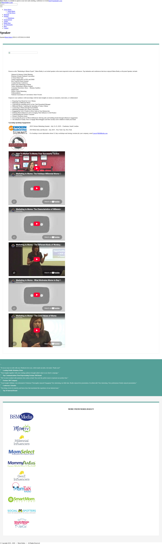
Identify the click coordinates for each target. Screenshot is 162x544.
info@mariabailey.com (55, 1)
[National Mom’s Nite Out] (22, 527)
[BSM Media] (22, 421)
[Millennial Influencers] (22, 444)
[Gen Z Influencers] (22, 480)
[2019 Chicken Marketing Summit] (18, 134)
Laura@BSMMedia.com (100, 133)
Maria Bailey (8, 37)
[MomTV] (22, 433)
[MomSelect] (22, 457)
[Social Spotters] (22, 515)
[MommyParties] (22, 468)
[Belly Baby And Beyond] (18, 150)
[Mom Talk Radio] (22, 492)
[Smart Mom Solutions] (22, 504)
